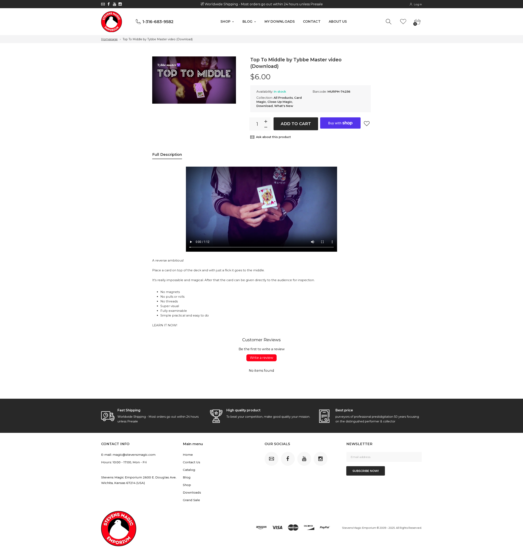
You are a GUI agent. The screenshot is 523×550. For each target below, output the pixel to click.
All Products (283, 98)
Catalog (189, 470)
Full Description (167, 154)
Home (188, 455)
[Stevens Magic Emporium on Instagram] (120, 4)
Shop (187, 485)
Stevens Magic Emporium (359, 527)
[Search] (389, 21)
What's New (283, 106)
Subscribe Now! (365, 471)
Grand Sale (191, 500)
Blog (187, 477)
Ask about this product (273, 137)
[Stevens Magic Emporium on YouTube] (114, 4)
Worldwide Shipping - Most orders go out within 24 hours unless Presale (263, 4)
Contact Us (191, 462)
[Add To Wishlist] (367, 123)
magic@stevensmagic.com (134, 455)
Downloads (192, 492)
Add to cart (296, 123)
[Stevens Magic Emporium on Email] (103, 4)
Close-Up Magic (279, 102)
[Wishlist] (403, 21)
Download (264, 106)
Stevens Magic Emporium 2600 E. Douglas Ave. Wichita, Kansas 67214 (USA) (138, 480)
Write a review (261, 358)
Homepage (109, 39)
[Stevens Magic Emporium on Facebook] (109, 4)
